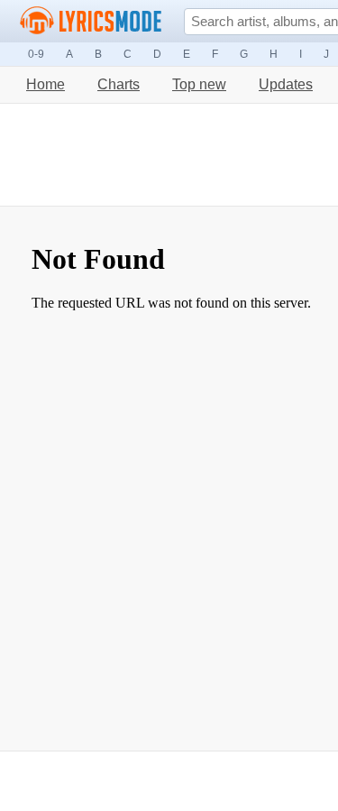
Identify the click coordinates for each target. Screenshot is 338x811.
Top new (199, 84)
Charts (118, 84)
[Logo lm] (91, 20)
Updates (286, 84)
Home (45, 84)
